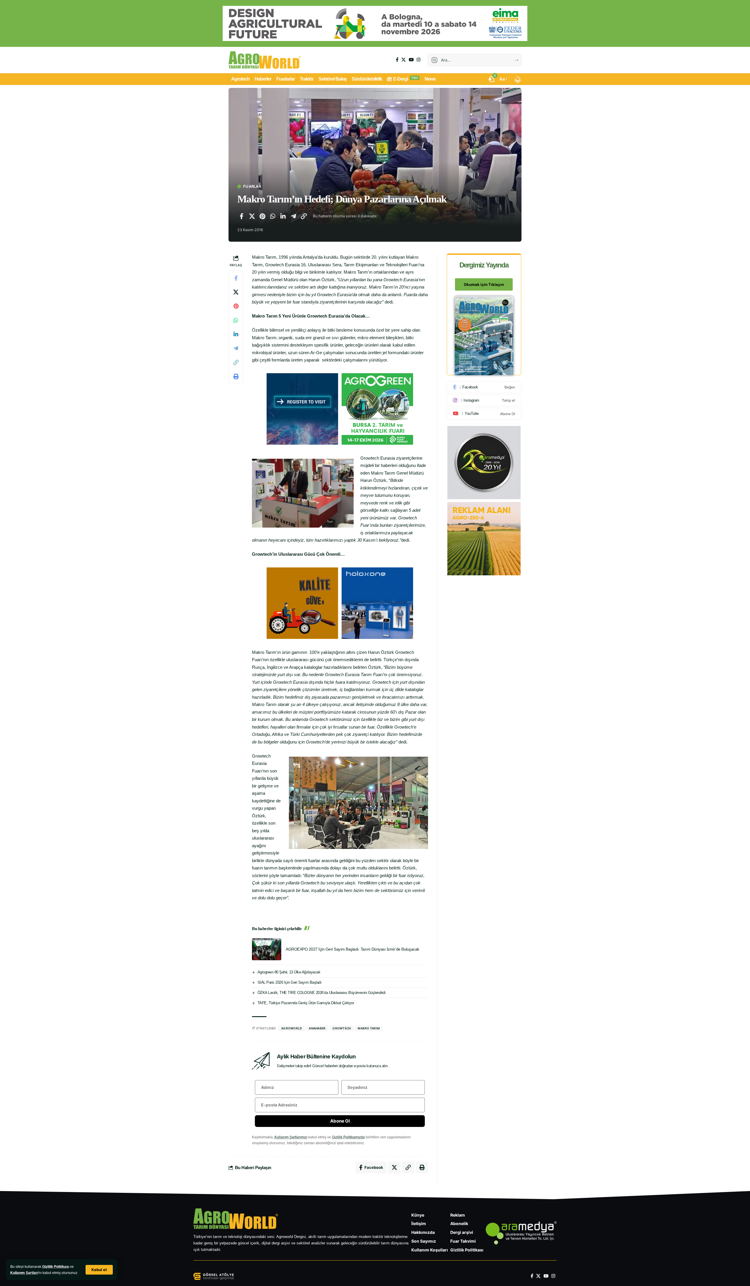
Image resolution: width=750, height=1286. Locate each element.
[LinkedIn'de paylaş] (283, 216)
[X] (403, 60)
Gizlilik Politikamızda (348, 1137)
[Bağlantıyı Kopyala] (304, 216)
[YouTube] (411, 60)
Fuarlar (252, 186)
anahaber (317, 1028)
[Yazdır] (236, 377)
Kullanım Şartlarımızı (291, 1137)
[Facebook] (397, 60)
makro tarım (369, 1028)
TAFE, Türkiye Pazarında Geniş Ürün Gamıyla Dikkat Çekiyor (306, 1003)
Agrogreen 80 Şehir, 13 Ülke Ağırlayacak (289, 972)
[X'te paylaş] (252, 216)
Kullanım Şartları (24, 1273)
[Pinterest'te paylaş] (262, 216)
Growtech (342, 1028)
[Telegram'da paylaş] (293, 216)
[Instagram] (418, 60)
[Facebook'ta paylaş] (241, 216)
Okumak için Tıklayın (484, 284)
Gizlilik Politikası (55, 1267)
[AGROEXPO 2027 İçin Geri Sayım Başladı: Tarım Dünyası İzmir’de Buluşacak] (266, 949)
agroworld (291, 1028)
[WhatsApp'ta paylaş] (273, 216)
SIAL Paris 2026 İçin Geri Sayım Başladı (290, 982)
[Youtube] (484, 413)
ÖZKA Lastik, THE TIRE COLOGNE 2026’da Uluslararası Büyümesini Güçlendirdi (322, 992)
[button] (99, 1270)
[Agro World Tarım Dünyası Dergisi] (265, 60)
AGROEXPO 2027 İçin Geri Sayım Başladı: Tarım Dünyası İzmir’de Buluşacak (352, 949)
